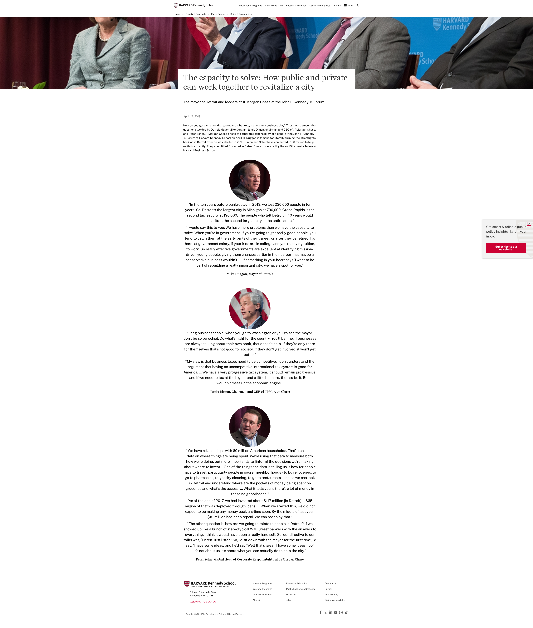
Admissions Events (262, 594)
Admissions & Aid (274, 5)
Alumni (337, 5)
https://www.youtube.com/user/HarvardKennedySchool (336, 612)
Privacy (328, 589)
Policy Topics (218, 14)
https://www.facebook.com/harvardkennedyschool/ (321, 612)
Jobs (288, 600)
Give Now (291, 594)
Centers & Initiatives (320, 5)
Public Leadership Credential (301, 589)
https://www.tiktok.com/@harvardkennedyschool (347, 612)
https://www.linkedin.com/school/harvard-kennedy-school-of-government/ (331, 612)
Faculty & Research (296, 5)
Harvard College (235, 614)
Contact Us (330, 583)
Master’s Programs (262, 583)
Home (177, 14)
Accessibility (331, 594)
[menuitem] (251, 7)
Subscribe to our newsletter (506, 248)
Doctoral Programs (262, 589)
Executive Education (296, 583)
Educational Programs (250, 5)
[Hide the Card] (529, 224)
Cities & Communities (241, 14)
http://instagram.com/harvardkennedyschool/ (341, 613)
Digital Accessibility (335, 600)
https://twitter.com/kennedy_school (326, 612)
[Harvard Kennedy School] (195, 5)
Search (357, 5)
